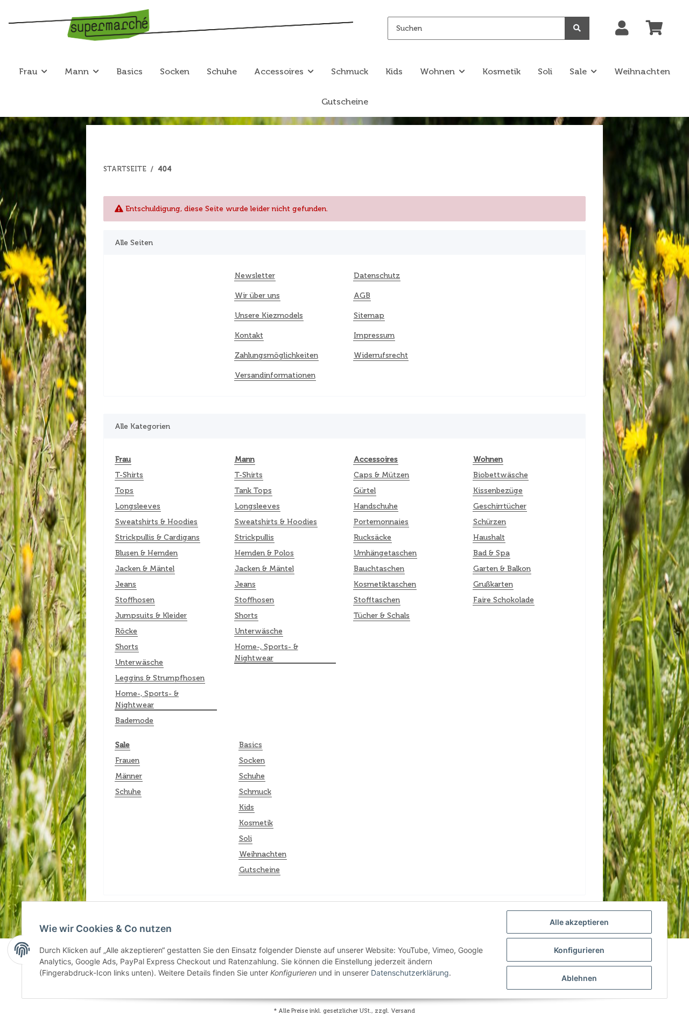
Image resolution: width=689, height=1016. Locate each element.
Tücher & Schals (382, 615)
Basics (250, 744)
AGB (362, 295)
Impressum (374, 335)
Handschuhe (376, 506)
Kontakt (249, 335)
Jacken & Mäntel (144, 568)
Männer (128, 776)
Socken (252, 760)
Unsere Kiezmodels (269, 315)
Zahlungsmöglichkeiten (276, 355)
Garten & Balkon (502, 568)
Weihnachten (262, 854)
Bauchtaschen (379, 568)
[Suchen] (577, 28)
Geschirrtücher (499, 506)
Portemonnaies (381, 521)
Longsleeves (137, 506)
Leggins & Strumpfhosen (160, 678)
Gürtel (365, 490)
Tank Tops (253, 490)
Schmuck (255, 791)
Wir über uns (257, 295)
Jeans (125, 584)
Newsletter (255, 275)
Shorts (126, 646)
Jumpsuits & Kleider (151, 615)
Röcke (126, 631)
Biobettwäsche (500, 474)
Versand (403, 1010)
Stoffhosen (134, 599)
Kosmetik (256, 822)
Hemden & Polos (264, 553)
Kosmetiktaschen (385, 584)
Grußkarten (493, 584)
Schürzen (489, 521)
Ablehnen (579, 978)
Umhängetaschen (385, 553)
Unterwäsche (139, 662)
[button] (622, 29)
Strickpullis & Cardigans (157, 537)
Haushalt (489, 537)
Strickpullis (254, 537)
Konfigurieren (579, 950)
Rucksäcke (372, 537)
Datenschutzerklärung (410, 972)
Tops (124, 490)
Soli (245, 838)
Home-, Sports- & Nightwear (147, 699)
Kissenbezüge (498, 490)
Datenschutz (377, 275)
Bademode (134, 720)
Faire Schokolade (503, 599)
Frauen (127, 760)
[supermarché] (181, 26)
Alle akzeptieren (579, 922)
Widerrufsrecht (381, 355)
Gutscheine (259, 869)
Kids (246, 807)
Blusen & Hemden (146, 553)
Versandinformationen (275, 375)
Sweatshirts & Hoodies (156, 521)
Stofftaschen (377, 599)
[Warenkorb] (658, 29)
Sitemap (369, 315)
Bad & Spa (491, 553)
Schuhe (128, 791)
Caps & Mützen (381, 474)
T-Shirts (129, 474)
